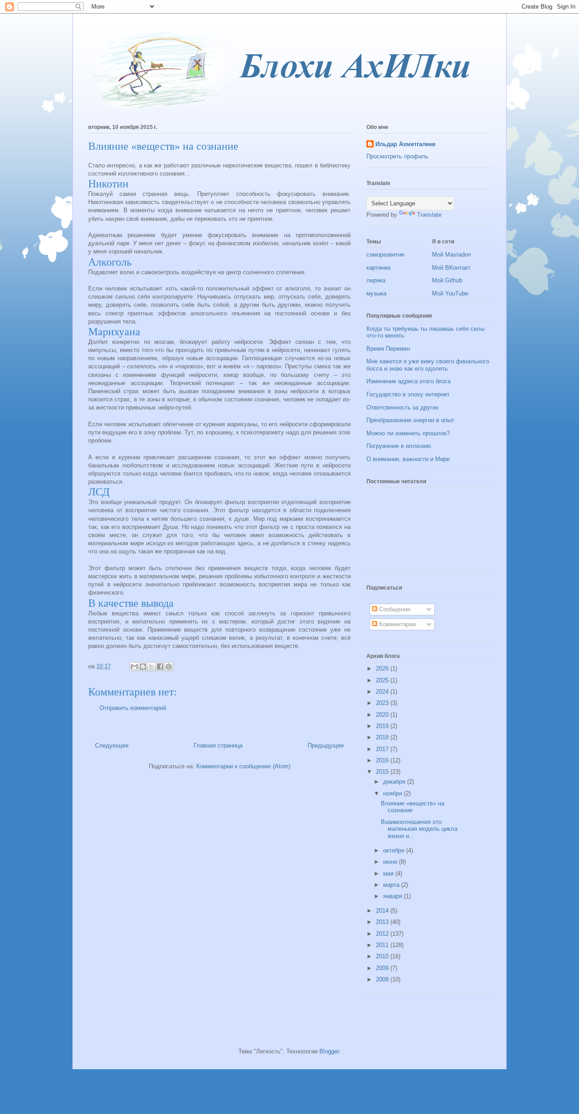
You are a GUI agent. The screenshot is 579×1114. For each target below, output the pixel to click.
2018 (383, 737)
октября (394, 850)
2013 (383, 922)
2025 (383, 680)
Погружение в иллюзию (398, 446)
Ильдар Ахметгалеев (405, 144)
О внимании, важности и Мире (408, 459)
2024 (383, 691)
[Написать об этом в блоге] (142, 666)
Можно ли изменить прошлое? (408, 433)
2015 (383, 771)
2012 (383, 933)
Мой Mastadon (451, 254)
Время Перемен (388, 348)
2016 (383, 760)
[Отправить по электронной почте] (134, 666)
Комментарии (396, 624)
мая (389, 873)
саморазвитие (385, 254)
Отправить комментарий (133, 708)
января (393, 896)
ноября (393, 793)
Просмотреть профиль (397, 156)
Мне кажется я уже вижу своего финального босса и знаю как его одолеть (427, 365)
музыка (376, 293)
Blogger (329, 1051)
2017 (383, 749)
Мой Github (447, 280)
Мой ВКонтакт (451, 267)
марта (392, 884)
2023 (383, 703)
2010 (383, 956)
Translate (429, 214)
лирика (375, 280)
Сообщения (393, 609)
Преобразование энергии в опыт (410, 420)
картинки (378, 267)
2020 (383, 714)
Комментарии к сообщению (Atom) (243, 766)
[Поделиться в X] (151, 666)
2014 (383, 910)
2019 (383, 726)
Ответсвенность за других (402, 407)
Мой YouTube (450, 293)
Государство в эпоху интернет (408, 394)
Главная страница (218, 745)
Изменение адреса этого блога (408, 381)
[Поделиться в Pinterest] (168, 666)
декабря (395, 781)
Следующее (111, 745)
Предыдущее (326, 745)
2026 (383, 668)
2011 (383, 945)
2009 (383, 968)
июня (391, 861)
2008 (383, 979)
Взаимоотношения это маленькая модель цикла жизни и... (419, 829)
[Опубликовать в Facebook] (160, 666)
